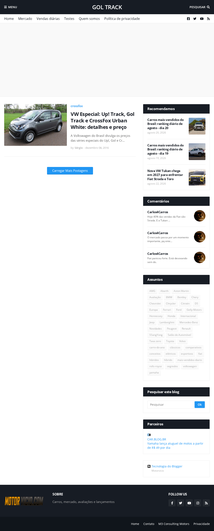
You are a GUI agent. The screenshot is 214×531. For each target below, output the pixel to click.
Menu (12, 7)
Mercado (25, 18)
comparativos (193, 347)
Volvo (182, 341)
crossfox (77, 106)
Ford (178, 310)
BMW (169, 297)
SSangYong (156, 335)
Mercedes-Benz (189, 322)
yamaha (154, 372)
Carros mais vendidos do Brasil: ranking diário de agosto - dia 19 (165, 149)
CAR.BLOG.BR (156, 439)
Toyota (170, 341)
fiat (200, 353)
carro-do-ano (157, 347)
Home (9, 18)
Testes (69, 18)
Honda (171, 316)
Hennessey (155, 316)
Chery (194, 297)
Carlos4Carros (157, 212)
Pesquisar (197, 7)
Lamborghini (167, 322)
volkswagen (190, 366)
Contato (148, 524)
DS (196, 303)
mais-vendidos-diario (189, 360)
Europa (153, 310)
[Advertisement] (107, 60)
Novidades (155, 328)
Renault (186, 328)
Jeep (151, 322)
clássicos (175, 347)
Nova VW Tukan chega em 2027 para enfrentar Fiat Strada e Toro (165, 175)
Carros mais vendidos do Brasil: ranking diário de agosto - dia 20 (165, 124)
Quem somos (89, 18)
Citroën (185, 303)
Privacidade (202, 524)
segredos (172, 366)
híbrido (168, 360)
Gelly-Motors (194, 310)
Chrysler (171, 303)
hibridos (154, 360)
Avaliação (155, 297)
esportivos (187, 353)
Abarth (164, 291)
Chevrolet (155, 303)
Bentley (181, 297)
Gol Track (107, 7)
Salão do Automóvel (179, 335)
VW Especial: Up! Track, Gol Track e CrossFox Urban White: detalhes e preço (102, 120)
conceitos (154, 353)
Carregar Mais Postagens (70, 170)
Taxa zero (155, 341)
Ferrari (167, 310)
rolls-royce (155, 366)
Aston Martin (181, 291)
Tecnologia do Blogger (167, 466)
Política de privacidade (122, 18)
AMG (152, 291)
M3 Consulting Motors (173, 524)
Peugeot (172, 328)
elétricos (171, 353)
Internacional (188, 316)
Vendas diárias (48, 18)
